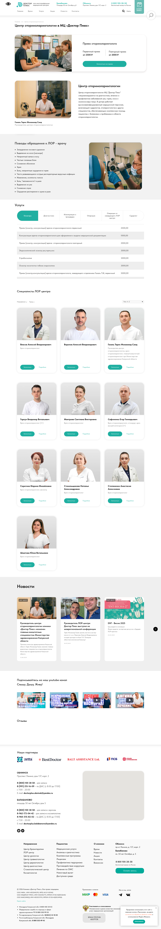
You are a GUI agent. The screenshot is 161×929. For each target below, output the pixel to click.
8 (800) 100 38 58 (26, 783)
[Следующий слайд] (155, 629)
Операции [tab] (91, 216)
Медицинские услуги (66, 849)
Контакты (98, 859)
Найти (129, 11)
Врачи (97, 849)
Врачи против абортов (94, 918)
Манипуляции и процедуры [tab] (70, 215)
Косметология (30, 872)
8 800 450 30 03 (46, 907)
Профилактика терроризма (69, 862)
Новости (98, 852)
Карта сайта (21, 901)
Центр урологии (31, 856)
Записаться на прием (104, 64)
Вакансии (98, 862)
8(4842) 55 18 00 (51, 915)
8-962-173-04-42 (25, 813)
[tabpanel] (80, 252)
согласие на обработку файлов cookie (138, 914)
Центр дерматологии (33, 862)
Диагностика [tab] (49, 216)
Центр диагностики (33, 866)
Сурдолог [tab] (133, 216)
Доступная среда (65, 876)
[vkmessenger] (18, 830)
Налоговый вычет (65, 872)
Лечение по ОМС (65, 869)
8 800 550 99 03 (42, 912)
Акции (97, 856)
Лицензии (61, 859)
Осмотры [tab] (28, 216)
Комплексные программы (69, 855)
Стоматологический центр (36, 869)
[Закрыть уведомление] (156, 908)
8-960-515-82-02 (25, 816)
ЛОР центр (29, 852)
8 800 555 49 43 (38, 920)
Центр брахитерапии (34, 849)
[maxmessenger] (22, 830)
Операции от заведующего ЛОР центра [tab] (112, 215)
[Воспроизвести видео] (31, 700)
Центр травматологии (34, 859)
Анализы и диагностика (68, 852)
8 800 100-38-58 (119, 3)
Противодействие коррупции (70, 866)
